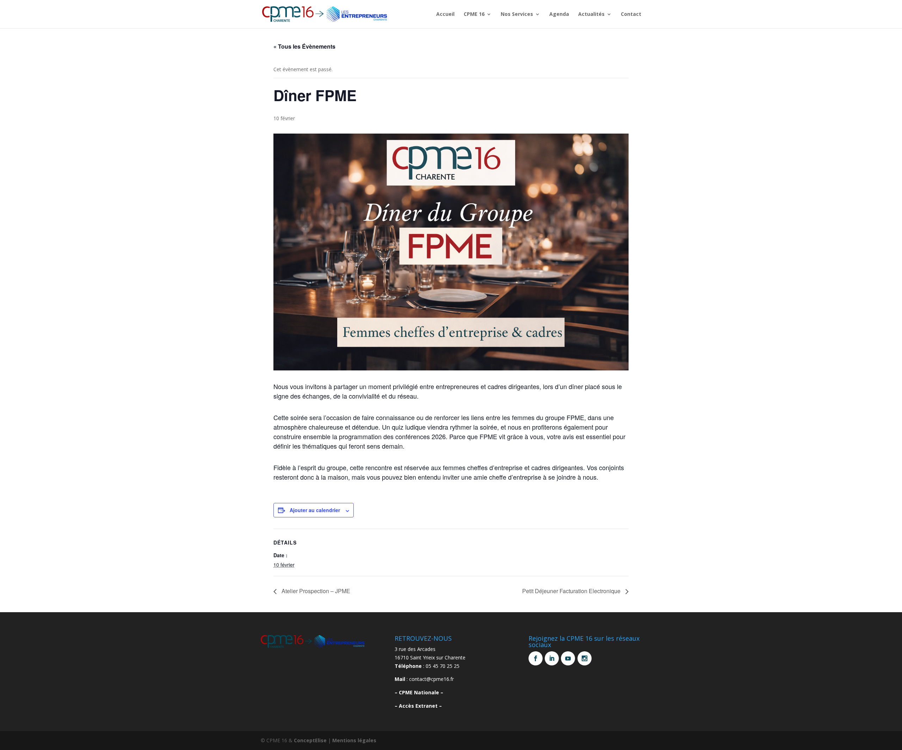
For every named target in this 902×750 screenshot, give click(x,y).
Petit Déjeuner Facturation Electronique (572, 591)
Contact (631, 14)
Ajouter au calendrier (315, 510)
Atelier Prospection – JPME (315, 591)
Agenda (559, 14)
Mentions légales (354, 740)
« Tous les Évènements (304, 46)
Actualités (591, 14)
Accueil (445, 14)
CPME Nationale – (421, 692)
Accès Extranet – (420, 705)
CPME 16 (474, 14)
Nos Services (517, 14)
